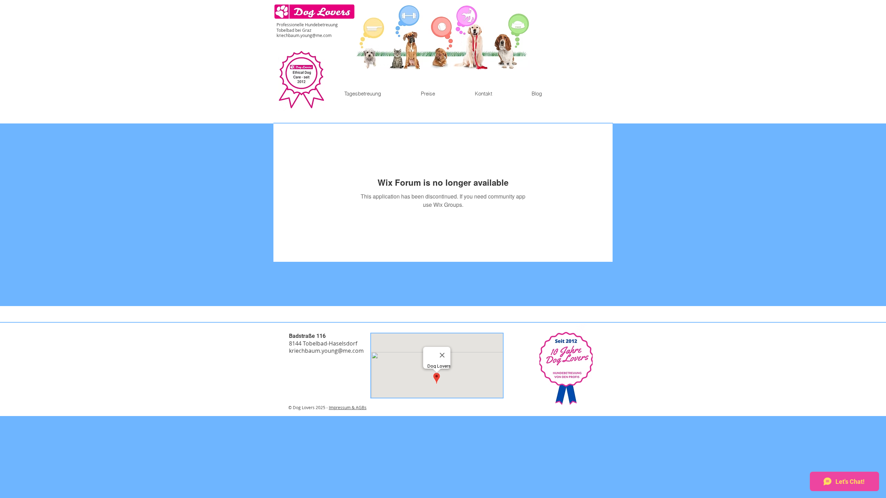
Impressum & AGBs (348, 407)
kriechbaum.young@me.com (304, 35)
